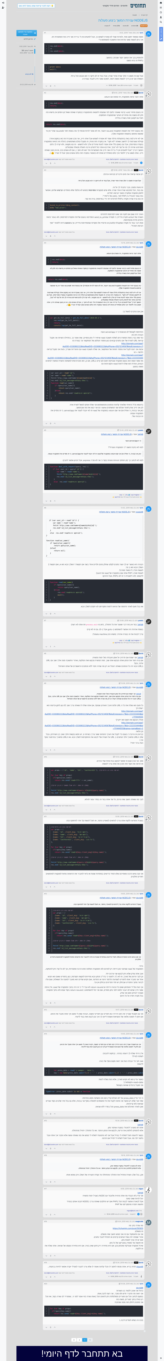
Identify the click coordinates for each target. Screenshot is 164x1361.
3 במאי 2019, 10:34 (122, 1262)
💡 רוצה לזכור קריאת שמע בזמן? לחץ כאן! (36, 6)
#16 (45, 1155)
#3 (45, 170)
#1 (45, 33)
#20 (45, 1284)
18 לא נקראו (29, 74)
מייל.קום (117, 497)
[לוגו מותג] (138, 6)
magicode (139, 1221)
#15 (45, 1121)
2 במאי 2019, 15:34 (122, 1121)
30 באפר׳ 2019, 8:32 (127, 33)
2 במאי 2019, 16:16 (128, 1155)
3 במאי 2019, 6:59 (127, 1189)
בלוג (126, 495)
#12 (45, 894)
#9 (45, 683)
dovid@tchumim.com (51, 159)
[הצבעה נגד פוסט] (46, 86)
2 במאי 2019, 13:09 (126, 620)
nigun (141, 1189)
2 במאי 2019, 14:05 (128, 894)
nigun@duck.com (133, 1211)
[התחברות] (3, 3)
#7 (45, 620)
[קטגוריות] (161, 8)
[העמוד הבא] (73, 1340)
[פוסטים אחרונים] (161, 12)
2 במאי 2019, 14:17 (122, 1010)
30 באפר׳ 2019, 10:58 (121, 170)
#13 (45, 1010)
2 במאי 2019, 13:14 (122, 653)
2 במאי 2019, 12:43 (126, 430)
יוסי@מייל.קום (135, 495)
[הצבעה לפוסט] (55, 86)
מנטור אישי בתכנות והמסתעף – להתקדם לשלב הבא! (122, 159)
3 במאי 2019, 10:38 (128, 1284)
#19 (45, 1262)
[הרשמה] (3, 8)
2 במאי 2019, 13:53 (122, 757)
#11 (45, 816)
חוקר (141, 33)
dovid (141, 93)
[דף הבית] (161, 3)
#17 (45, 1189)
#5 (45, 430)
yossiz (140, 430)
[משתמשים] (161, 17)
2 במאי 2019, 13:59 (122, 816)
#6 (45, 508)
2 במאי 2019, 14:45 (128, 1034)
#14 (45, 1034)
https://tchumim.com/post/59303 (128, 1228)
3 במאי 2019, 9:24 (124, 1221)
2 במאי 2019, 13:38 (128, 683)
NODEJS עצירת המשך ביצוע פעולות (115, 247)
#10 (45, 757)
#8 (45, 653)
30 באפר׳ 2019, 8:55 (121, 93)
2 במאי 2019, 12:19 (128, 243)
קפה (120, 495)
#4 (45, 243)
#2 (45, 93)
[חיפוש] (161, 22)
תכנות (143, 26)
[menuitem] (3, 3)
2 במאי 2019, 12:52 (128, 508)
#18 (45, 1221)
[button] (161, 1358)
